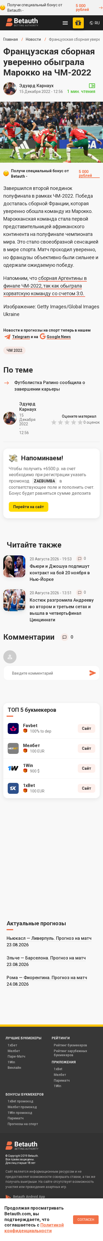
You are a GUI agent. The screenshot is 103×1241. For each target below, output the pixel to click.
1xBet (58, 1069)
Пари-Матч (16, 1056)
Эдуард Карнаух (36, 85)
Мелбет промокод (22, 1107)
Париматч (62, 1080)
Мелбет (14, 1051)
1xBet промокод (20, 1101)
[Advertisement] (51, 858)
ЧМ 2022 (14, 350)
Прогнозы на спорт (23, 1124)
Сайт (86, 728)
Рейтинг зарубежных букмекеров (70, 1053)
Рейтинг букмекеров (70, 1045)
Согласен (85, 1220)
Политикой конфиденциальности (34, 1227)
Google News (59, 337)
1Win (11, 1062)
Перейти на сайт (28, 507)
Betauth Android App (29, 1197)
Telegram (21, 337)
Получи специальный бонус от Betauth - (48, 8)
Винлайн (14, 1068)
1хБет (12, 1045)
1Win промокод (20, 1113)
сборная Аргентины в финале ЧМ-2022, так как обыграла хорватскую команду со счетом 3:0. (45, 285)
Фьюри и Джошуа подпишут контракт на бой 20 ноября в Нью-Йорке (60, 573)
